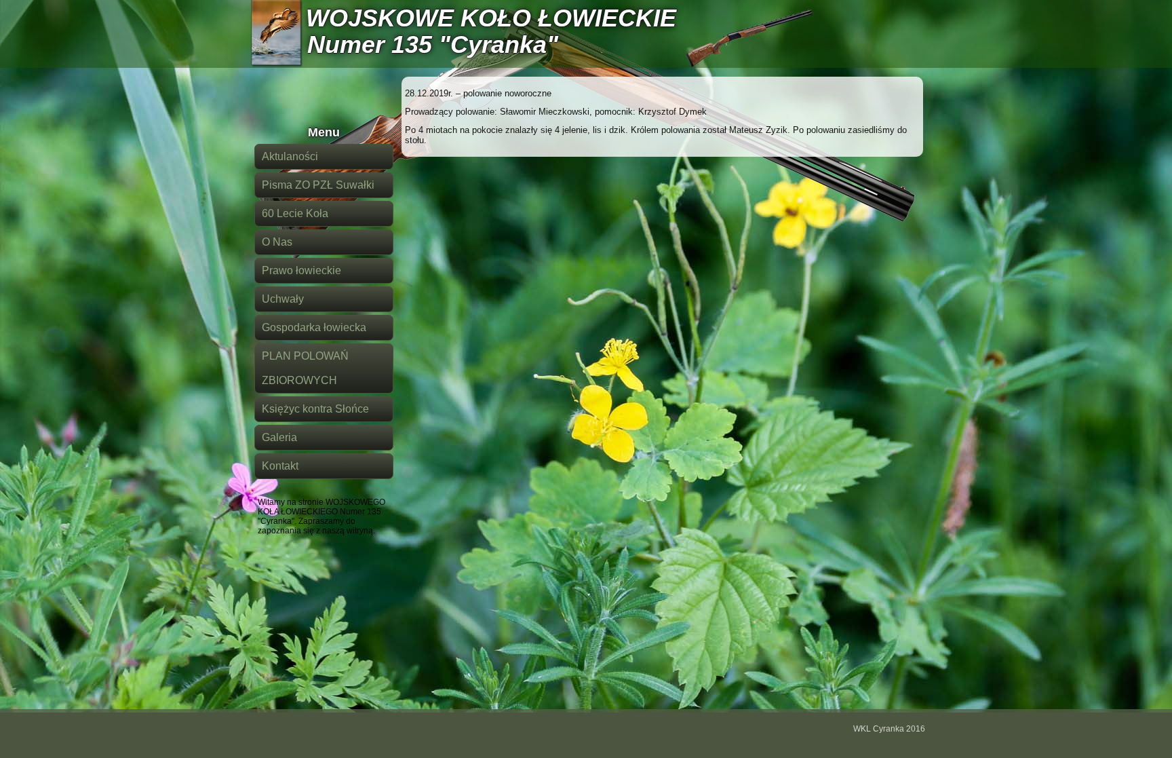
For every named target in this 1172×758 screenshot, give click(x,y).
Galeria (279, 437)
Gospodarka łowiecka (314, 327)
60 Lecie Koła (295, 213)
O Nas (277, 242)
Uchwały (283, 299)
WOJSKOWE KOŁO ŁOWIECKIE (491, 18)
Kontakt (280, 466)
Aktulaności (290, 156)
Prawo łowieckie (301, 270)
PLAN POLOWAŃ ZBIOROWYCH (305, 368)
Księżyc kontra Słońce (315, 409)
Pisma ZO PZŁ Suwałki (318, 185)
